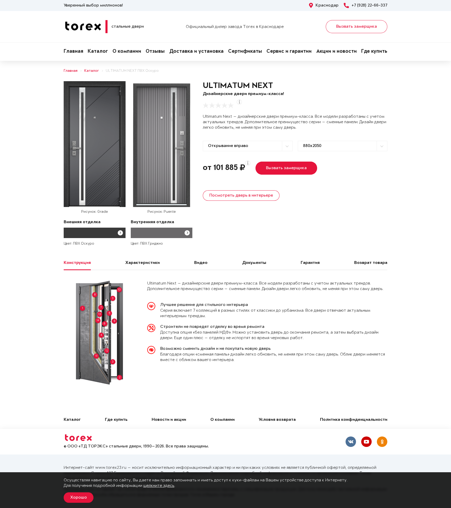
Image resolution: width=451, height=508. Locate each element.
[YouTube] (366, 441)
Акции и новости (336, 51)
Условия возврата (277, 420)
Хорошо (78, 497)
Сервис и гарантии (289, 51)
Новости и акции (169, 420)
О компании (126, 51)
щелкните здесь (158, 485)
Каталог (98, 51)
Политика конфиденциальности (353, 420)
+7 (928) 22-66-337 (369, 5)
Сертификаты (245, 51)
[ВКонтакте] (351, 441)
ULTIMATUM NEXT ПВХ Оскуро (132, 71)
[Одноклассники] (382, 441)
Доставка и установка (196, 51)
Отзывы (155, 51)
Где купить (374, 51)
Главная (73, 51)
